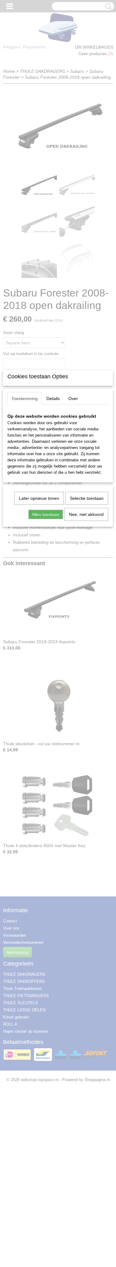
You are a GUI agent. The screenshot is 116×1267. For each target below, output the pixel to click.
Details (53, 398)
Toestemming (24, 398)
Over (73, 398)
